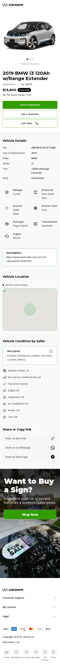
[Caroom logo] (13, 5)
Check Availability (30, 104)
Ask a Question (30, 114)
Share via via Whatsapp (17, 447)
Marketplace (9, 84)
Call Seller (26, 123)
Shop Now (30, 514)
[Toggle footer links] (54, 597)
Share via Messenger (16, 456)
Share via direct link (15, 438)
